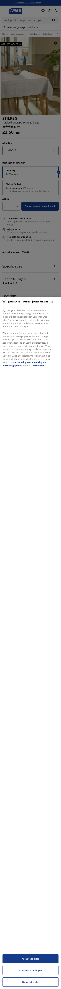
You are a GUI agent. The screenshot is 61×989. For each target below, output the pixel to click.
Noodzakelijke (30, 981)
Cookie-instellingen (30, 970)
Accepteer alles (30, 958)
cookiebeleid (38, 365)
